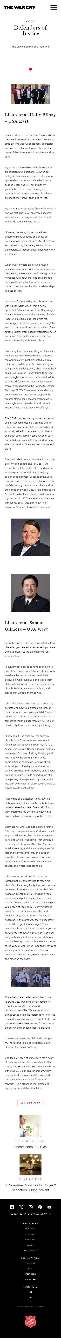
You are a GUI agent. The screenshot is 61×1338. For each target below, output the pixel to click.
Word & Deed (30, 1279)
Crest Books (30, 1274)
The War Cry (30, 1263)
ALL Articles (30, 1103)
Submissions (30, 1234)
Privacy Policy (30, 1250)
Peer (30, 1268)
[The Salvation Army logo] (30, 1321)
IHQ (30, 1292)
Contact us (30, 1228)
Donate (30, 1245)
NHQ (30, 1297)
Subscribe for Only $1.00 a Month (31, 1213)
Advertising (30, 1239)
